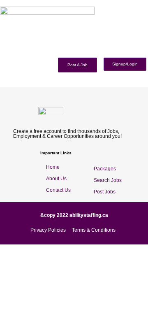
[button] (145, 53)
